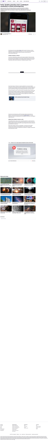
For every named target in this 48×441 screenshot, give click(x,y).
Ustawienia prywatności (34, 434)
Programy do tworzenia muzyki (15, 426)
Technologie (9, 1)
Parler (20, 50)
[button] (42, 1)
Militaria (21, 1)
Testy (36, 425)
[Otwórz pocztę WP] (39, 1)
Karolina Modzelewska (7, 33)
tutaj (14, 439)
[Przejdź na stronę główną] (1, 1)
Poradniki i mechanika (38, 426)
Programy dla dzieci (14, 429)
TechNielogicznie (2, 430)
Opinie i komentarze (26, 1)
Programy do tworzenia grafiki (15, 430)
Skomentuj (33, 160)
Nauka (18, 1)
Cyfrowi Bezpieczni (2, 429)
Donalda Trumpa (26, 115)
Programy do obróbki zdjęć (15, 425)
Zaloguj (44, 1)
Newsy (25, 425)
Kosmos (14, 1)
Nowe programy (13, 431)
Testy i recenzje (25, 426)
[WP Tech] (5, 1)
